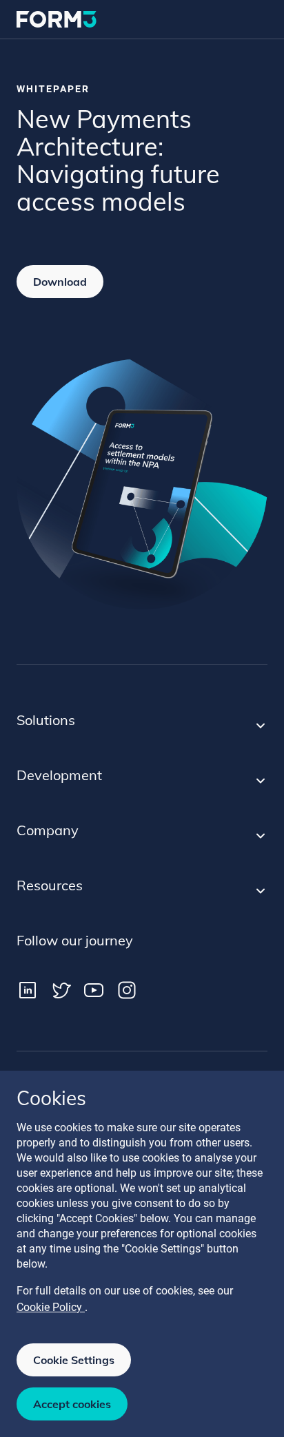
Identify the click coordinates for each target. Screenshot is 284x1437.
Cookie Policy (51, 1307)
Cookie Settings (73, 1360)
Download (60, 282)
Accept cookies (72, 1404)
